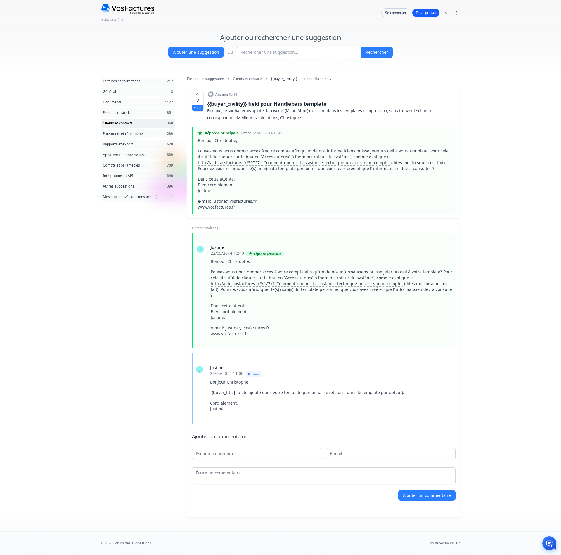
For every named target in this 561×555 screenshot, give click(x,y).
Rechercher (377, 52)
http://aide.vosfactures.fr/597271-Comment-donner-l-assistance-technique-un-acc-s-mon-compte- (294, 162)
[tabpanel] (324, 328)
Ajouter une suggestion (196, 52)
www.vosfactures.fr (216, 207)
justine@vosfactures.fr (234, 201)
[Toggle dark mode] (446, 13)
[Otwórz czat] (549, 543)
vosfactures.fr (110, 20)
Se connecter (395, 12)
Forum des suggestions (206, 79)
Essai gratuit (426, 12)
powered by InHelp (445, 543)
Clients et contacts (248, 79)
